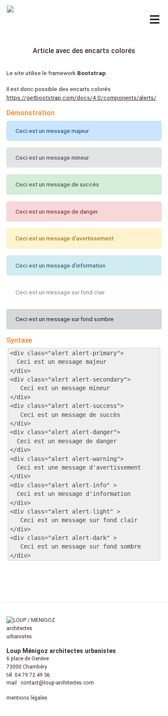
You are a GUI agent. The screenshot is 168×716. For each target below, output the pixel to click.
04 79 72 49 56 (32, 675)
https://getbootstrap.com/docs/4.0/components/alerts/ (81, 97)
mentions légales (26, 697)
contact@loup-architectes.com (57, 682)
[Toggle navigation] (154, 19)
